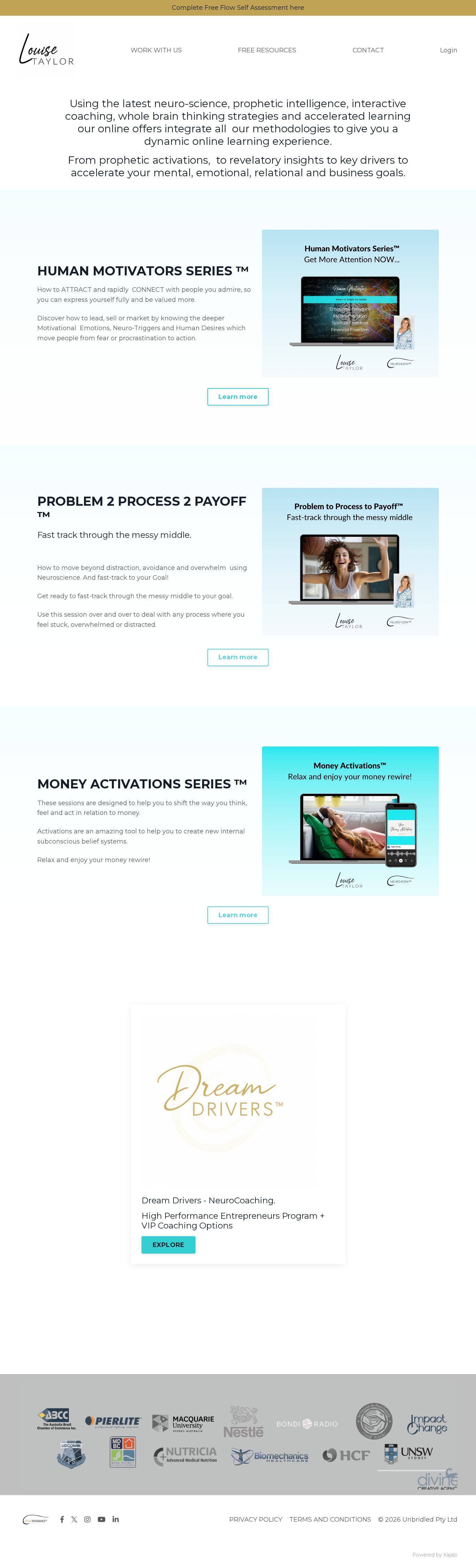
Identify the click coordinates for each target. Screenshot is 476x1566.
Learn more (238, 397)
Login (449, 50)
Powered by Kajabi (435, 1555)
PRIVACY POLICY (255, 1519)
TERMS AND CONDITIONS (330, 1519)
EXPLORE (169, 1245)
